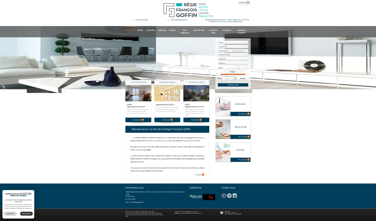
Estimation (199, 30)
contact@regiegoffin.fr (179, 20)
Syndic (172, 30)
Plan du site (128, 213)
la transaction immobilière (191, 140)
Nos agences (184, 31)
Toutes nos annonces (153, 214)
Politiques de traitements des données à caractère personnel (143, 213)
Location (150, 30)
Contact (227, 30)
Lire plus (199, 174)
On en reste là (25, 192)
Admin (153, 213)
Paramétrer (10, 214)
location (151, 140)
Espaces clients (242, 31)
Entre (219, 78)
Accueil (130, 30)
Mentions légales (136, 213)
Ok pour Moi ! (26, 214)
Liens (149, 213)
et (235, 78)
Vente (140, 30)
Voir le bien (138, 120)
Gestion (162, 30)
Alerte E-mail (213, 31)
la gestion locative (160, 140)
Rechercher (233, 85)
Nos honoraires (144, 213)
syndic (170, 140)
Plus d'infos (243, 114)
